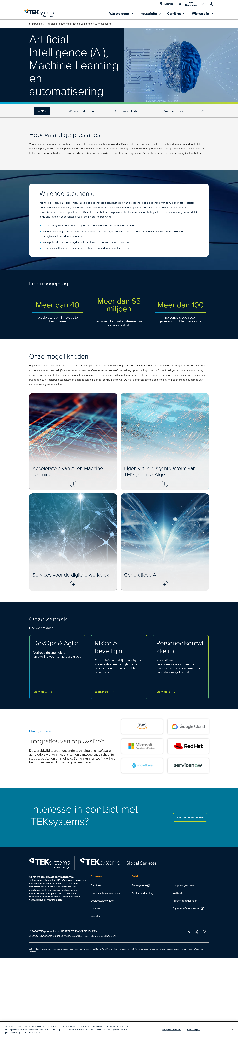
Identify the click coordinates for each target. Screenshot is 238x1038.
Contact (41, 111)
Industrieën (148, 13)
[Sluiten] (232, 1029)
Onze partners (173, 111)
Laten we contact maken (190, 817)
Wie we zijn (201, 13)
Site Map (96, 916)
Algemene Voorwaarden (186, 908)
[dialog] (119, 1029)
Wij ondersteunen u (82, 111)
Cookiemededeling (142, 893)
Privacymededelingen (185, 900)
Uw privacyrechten (183, 885)
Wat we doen (119, 13)
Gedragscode (139, 885)
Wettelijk (178, 893)
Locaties (95, 908)
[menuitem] (121, 13)
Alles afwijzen (193, 1029)
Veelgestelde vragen (102, 900)
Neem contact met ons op (105, 893)
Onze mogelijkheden (129, 111)
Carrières (174, 13)
